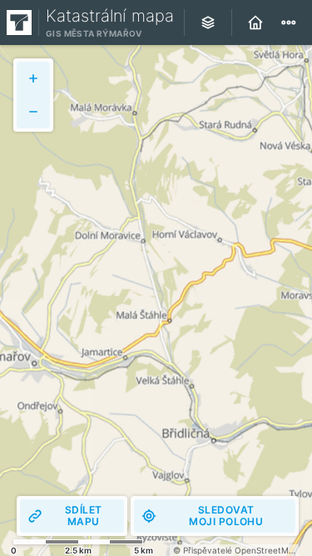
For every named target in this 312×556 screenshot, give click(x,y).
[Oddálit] (33, 111)
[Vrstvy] (208, 22)
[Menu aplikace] (288, 22)
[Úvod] (255, 22)
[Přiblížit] (33, 78)
